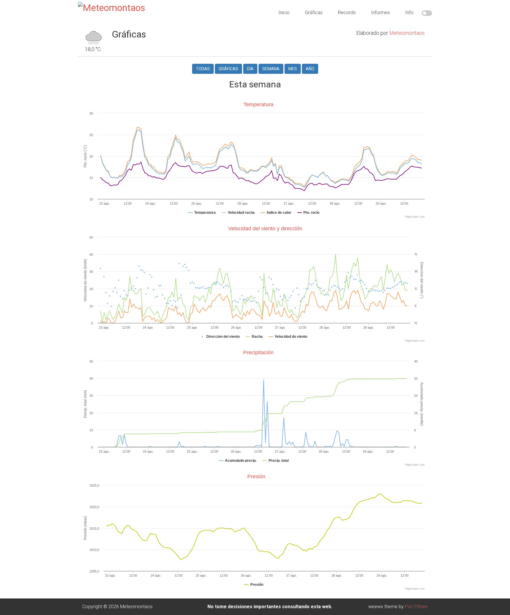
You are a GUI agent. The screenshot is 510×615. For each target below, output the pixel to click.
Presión (256, 476)
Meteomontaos (407, 33)
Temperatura (258, 104)
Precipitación (258, 352)
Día (250, 68)
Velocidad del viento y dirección (265, 228)
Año (310, 68)
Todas (203, 68)
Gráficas (228, 68)
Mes (292, 68)
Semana (270, 68)
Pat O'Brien (416, 606)
